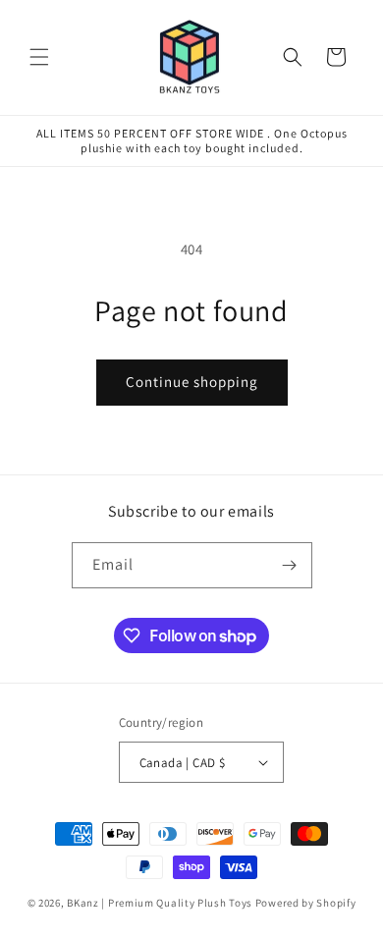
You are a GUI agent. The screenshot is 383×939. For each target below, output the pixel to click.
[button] (39, 57)
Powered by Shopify (305, 903)
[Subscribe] (289, 565)
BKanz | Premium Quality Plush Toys (159, 903)
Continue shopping (192, 381)
